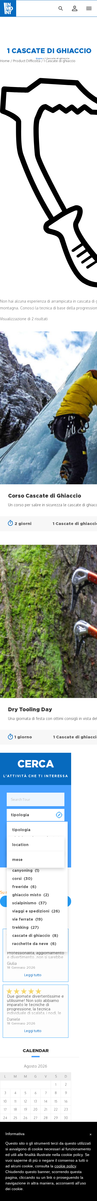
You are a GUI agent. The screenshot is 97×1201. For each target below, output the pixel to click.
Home (39, 58)
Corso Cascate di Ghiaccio (44, 495)
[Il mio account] (74, 9)
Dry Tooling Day (30, 709)
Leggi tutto (32, 975)
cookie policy (65, 1166)
